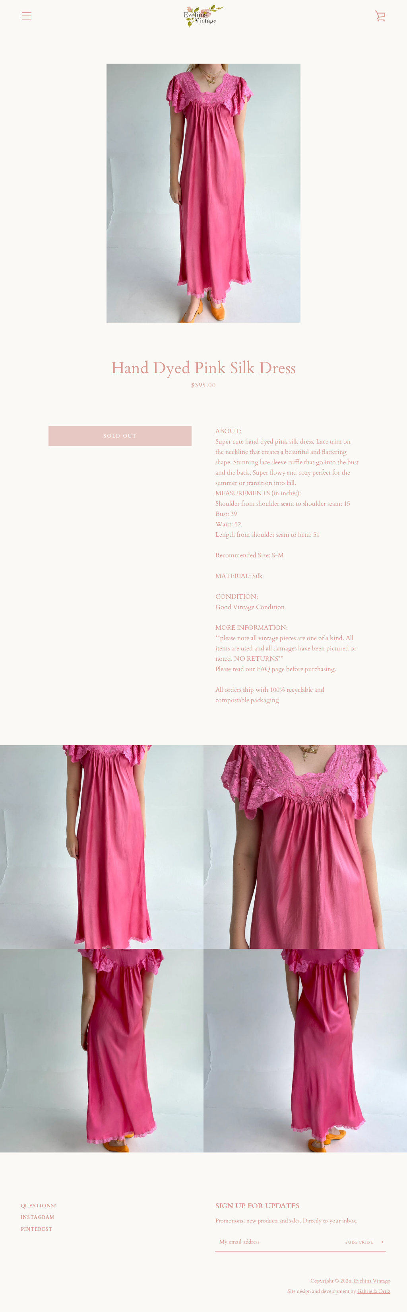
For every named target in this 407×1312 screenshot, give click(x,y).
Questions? (38, 1206)
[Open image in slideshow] (203, 193)
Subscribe (360, 1242)
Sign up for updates (257, 1206)
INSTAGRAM (37, 1217)
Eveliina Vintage (372, 1281)
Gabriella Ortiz (373, 1291)
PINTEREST (36, 1229)
